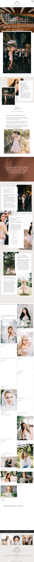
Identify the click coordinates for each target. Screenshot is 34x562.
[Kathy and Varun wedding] (25, 365)
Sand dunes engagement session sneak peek (7, 453)
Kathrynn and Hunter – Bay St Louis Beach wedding (8, 358)
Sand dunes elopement (4, 386)
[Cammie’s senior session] (9, 476)
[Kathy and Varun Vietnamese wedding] (25, 406)
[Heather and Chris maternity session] (9, 462)
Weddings (7, 531)
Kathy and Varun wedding (20, 371)
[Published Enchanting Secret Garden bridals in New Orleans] (9, 491)
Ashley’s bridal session (4, 411)
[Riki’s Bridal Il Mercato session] (25, 386)
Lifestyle (19, 531)
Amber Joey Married (17, 515)
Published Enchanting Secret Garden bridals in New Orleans (8, 498)
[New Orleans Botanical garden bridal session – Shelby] (9, 331)
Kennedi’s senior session (20, 468)
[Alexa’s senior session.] (25, 477)
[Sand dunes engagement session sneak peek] (9, 447)
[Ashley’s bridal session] (9, 400)
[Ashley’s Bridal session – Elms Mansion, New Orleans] (25, 344)
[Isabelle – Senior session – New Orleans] (9, 426)
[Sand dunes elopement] (9, 373)
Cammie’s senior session (4, 482)
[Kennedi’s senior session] (25, 456)
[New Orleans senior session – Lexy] (25, 428)
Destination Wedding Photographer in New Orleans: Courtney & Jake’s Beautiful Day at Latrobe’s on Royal (8, 315)
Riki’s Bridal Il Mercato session (21, 398)
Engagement (26, 531)
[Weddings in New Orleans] (17, 52)
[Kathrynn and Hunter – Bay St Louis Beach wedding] (9, 352)
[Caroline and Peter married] (25, 316)
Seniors (13, 531)
